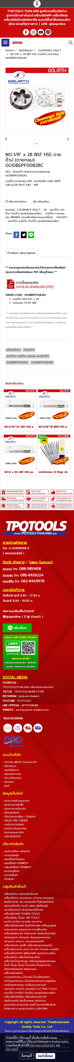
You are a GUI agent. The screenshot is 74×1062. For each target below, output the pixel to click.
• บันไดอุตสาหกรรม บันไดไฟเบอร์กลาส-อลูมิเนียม (29, 981)
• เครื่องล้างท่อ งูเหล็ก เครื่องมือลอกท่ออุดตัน (27, 945)
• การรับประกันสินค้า (13, 824)
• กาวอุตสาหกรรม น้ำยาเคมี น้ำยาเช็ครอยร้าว (26, 977)
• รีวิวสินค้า (8, 879)
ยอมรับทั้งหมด (45, 1056)
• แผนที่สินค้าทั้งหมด (14, 859)
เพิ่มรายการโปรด (17, 202)
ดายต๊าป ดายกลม (55, 213)
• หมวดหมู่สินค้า (11, 871)
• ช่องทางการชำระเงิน (14, 809)
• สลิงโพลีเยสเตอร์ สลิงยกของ (20, 969)
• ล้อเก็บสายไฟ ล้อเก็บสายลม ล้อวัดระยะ (24, 1001)
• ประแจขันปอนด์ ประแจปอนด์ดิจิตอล (23, 910)
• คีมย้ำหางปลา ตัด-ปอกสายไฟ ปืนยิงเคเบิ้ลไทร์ (28, 902)
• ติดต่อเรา (8, 782)
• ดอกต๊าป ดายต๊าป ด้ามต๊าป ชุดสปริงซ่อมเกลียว (29, 993)
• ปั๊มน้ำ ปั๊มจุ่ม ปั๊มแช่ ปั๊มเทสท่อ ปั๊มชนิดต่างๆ (27, 965)
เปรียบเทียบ (42, 202)
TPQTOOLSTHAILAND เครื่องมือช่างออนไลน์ (28, 687)
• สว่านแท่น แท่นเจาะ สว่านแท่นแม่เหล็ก (23, 941)
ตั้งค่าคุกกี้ (26, 1056)
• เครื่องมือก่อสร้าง (13, 973)
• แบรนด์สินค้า (10, 875)
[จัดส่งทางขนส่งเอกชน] (38, 728)
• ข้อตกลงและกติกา (13, 832)
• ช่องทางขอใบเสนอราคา (16, 801)
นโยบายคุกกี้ (12, 1049)
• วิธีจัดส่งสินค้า (11, 813)
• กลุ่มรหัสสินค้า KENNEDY (17, 867)
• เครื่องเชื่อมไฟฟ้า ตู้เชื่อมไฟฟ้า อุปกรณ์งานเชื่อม (29, 953)
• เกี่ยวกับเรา (9, 766)
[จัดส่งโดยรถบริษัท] (28, 728)
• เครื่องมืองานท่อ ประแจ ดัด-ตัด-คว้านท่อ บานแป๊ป (31, 949)
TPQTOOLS (24, 701)
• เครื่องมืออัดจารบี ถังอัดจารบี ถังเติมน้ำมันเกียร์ (29, 933)
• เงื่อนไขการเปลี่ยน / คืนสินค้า (19, 817)
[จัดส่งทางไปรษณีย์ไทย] (18, 728)
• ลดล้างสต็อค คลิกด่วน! (16, 851)
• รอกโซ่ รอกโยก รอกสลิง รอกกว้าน (22, 922)
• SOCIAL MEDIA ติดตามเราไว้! (20, 762)
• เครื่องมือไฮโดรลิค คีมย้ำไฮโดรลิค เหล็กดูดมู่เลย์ (29, 925)
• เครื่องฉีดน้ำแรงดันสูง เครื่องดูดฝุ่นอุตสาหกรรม (29, 961)
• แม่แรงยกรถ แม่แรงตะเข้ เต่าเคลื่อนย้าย (25, 929)
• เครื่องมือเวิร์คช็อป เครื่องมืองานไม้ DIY (25, 997)
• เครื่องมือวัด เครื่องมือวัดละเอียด (21, 957)
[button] (69, 43)
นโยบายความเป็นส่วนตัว (42, 1045)
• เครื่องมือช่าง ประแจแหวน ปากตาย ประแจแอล (28, 898)
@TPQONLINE (30, 705)
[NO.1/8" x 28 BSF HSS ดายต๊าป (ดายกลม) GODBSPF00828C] (37, 98)
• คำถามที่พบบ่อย (12, 778)
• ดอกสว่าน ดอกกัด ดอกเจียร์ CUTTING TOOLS (30, 989)
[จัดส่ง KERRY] (8, 728)
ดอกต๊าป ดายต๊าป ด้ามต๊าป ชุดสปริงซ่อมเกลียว (33, 221)
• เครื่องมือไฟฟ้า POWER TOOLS (21, 914)
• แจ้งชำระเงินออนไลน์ (14, 828)
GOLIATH (61, 217)
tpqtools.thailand (29, 696)
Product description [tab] (21, 253)
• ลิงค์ (6, 786)
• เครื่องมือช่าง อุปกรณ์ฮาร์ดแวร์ (20, 894)
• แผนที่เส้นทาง (11, 770)
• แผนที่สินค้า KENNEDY (15, 863)
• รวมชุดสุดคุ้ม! (11, 855)
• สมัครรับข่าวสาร (12, 774)
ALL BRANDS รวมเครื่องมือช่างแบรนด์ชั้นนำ (29, 217)
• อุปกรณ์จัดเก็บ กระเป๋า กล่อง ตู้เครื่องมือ (25, 906)
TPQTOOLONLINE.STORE (29, 692)
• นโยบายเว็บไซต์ (12, 836)
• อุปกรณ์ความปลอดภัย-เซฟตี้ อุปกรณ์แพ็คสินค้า (29, 1005)
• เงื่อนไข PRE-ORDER (15, 820)
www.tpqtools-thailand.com (32, 710)
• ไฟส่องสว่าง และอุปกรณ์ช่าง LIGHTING (25, 1009)
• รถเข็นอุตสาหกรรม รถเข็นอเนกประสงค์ (24, 985)
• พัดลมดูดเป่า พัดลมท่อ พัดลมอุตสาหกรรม (27, 937)
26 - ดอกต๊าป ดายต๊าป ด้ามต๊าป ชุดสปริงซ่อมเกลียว (34, 211)
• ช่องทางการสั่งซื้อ (13, 805)
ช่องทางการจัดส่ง (13, 718)
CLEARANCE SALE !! (29, 210)
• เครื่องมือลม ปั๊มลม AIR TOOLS (21, 918)
